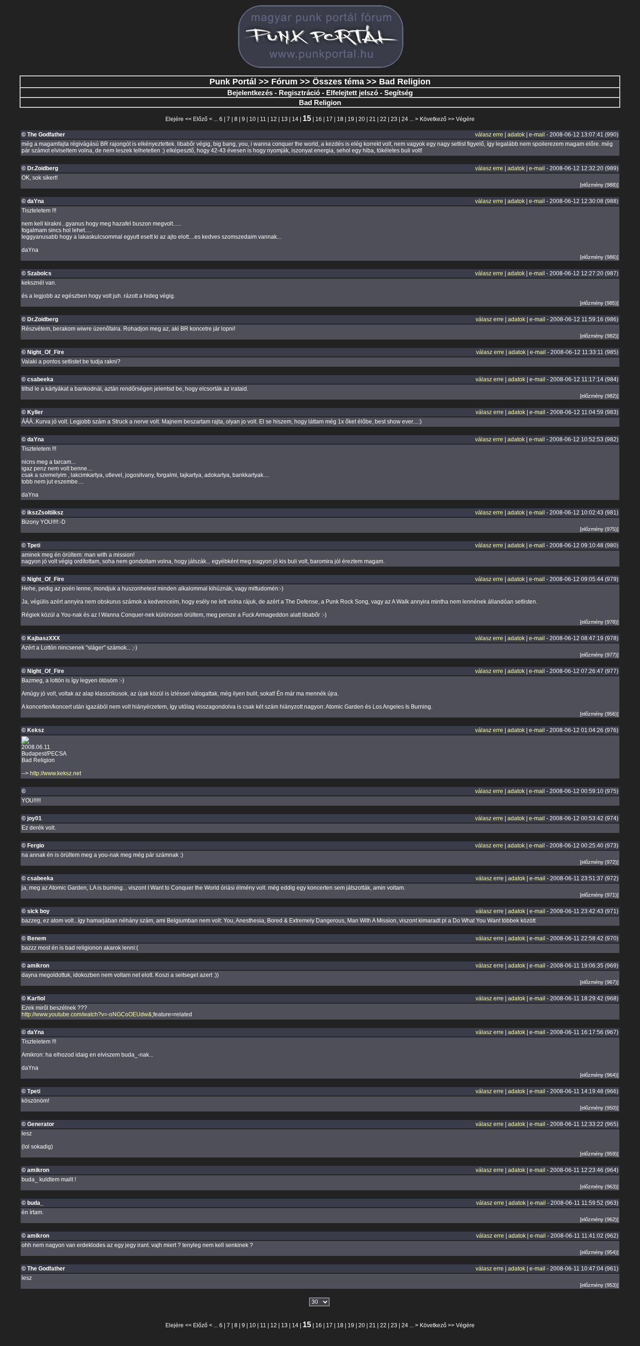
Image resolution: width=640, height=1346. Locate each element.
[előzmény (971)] (599, 895)
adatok (516, 134)
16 (318, 119)
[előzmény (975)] (599, 529)
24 (405, 119)
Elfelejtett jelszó (352, 93)
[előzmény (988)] (599, 185)
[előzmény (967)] (599, 982)
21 (372, 119)
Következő (433, 119)
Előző (200, 119)
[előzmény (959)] (599, 1154)
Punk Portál (232, 81)
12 (273, 119)
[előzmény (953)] (599, 1285)
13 (284, 119)
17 (329, 119)
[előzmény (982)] (599, 336)
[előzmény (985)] (599, 303)
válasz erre (489, 134)
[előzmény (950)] (599, 1108)
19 (351, 119)
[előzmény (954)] (599, 1252)
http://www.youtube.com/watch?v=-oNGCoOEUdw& (87, 1014)
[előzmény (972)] (599, 862)
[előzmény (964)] (599, 1075)
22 (383, 119)
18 (340, 119)
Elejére (174, 119)
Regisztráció (299, 93)
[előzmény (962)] (599, 1219)
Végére (465, 119)
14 (295, 119)
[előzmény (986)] (599, 257)
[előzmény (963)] (599, 1186)
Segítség (398, 93)
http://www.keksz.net (55, 773)
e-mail (537, 134)
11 (263, 119)
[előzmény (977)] (599, 655)
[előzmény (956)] (599, 714)
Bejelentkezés (250, 93)
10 (252, 119)
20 (361, 119)
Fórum (284, 81)
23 (394, 119)
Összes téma (338, 81)
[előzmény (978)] (599, 622)
